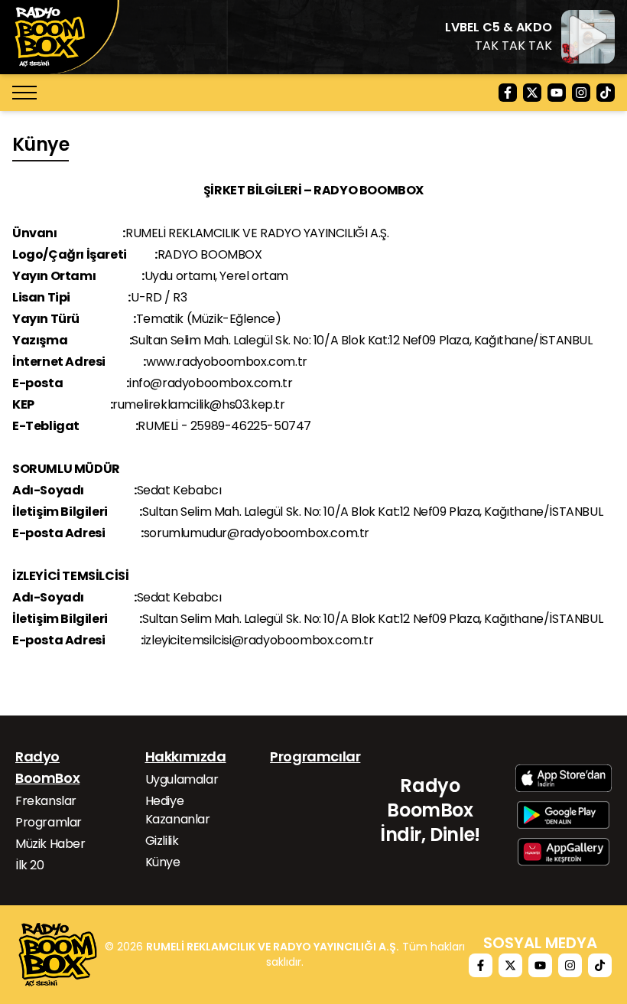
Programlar (48, 822)
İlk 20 (29, 865)
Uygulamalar (182, 779)
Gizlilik (162, 840)
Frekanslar (45, 801)
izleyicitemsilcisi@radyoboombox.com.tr (259, 640)
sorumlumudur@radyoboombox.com (250, 533)
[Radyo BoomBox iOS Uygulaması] (563, 778)
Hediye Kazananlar (177, 810)
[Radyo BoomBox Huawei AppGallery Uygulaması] (563, 851)
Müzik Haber (50, 843)
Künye (162, 862)
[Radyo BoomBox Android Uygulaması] (563, 815)
